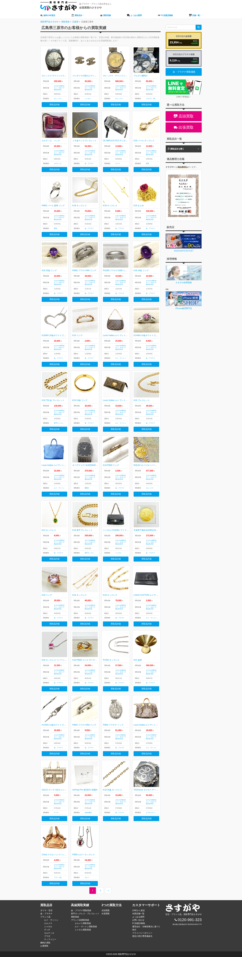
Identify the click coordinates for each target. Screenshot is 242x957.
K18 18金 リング (49, 270)
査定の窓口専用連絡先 (142, 936)
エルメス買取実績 (83, 923)
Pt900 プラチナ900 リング (84, 270)
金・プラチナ (89, 163)
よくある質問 (138, 917)
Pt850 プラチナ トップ (113, 725)
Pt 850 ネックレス (111, 660)
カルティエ (58, 163)
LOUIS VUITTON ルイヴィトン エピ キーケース (155, 595)
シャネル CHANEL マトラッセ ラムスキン (122, 530)
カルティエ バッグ (51, 141)
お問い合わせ (138, 920)
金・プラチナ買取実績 (81, 910)
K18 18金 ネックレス (112, 790)
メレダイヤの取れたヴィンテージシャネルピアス (94, 76)
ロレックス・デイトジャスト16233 (119, 76)
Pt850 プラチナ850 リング (84, 725)
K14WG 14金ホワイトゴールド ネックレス (61, 725)
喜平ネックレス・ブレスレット (64, 423)
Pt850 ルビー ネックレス (83, 855)
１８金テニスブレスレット (84, 141)
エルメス (48, 923)
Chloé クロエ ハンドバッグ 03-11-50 (58, 855)
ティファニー (50, 939)
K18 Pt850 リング (111, 465)
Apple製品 (88, 812)
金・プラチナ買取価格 (184, 72)
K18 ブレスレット (142, 400)
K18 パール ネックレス (144, 141)
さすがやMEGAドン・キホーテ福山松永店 (59, 88)
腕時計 (87, 488)
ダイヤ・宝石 (46, 910)
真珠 (147, 163)
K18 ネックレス (79, 205)
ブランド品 (58, 877)
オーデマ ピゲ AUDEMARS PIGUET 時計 (91, 465)
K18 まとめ (139, 205)
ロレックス (58, 98)
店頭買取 (185, 116)
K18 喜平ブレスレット (82, 530)
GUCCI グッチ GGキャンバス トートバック (61, 790)
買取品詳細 (54, 104)
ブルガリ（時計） (152, 98)
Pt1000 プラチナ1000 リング (116, 270)
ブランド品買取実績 (80, 920)
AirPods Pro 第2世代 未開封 (84, 790)
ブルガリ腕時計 (141, 76)
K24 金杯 (138, 660)
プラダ (47, 936)
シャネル (88, 98)
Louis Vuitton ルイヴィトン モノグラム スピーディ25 (157, 725)
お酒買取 (44, 946)
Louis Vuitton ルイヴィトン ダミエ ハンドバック (63, 465)
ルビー (87, 877)
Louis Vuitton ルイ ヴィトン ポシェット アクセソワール (128, 335)
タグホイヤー (150, 812)
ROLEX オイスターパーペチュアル (149, 465)
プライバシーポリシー (142, 933)
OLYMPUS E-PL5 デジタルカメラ (118, 141)
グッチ (56, 812)
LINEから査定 (138, 910)
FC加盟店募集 (138, 923)
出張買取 (185, 127)
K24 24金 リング (79, 400)
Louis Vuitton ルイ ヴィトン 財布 (118, 400)
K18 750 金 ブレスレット (53, 400)
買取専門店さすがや (127, 954)
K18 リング (47, 595)
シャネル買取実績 (83, 930)
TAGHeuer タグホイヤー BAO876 (149, 790)
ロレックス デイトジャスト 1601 (56, 76)
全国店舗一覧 (138, 914)
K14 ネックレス (49, 530)
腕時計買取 (45, 943)
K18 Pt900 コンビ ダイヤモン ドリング (90, 660)
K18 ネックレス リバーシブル (55, 660)
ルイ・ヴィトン (120, 358)
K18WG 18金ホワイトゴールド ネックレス (61, 335)
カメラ (117, 163)
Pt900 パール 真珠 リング (53, 205)
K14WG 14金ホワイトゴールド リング (151, 335)
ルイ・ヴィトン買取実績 (86, 926)
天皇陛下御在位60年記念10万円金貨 (150, 530)
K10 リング (77, 335)
